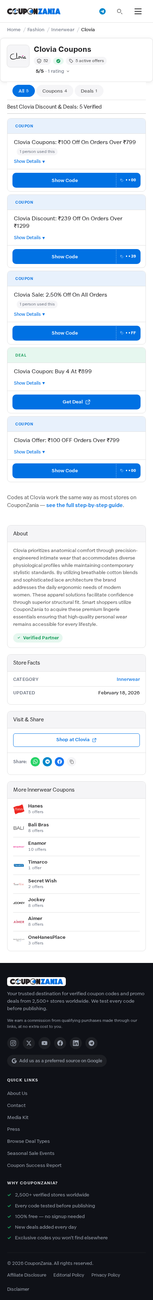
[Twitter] (29, 1043)
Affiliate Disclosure (26, 1275)
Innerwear (62, 29)
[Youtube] (44, 1043)
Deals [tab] (89, 91)
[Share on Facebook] (59, 761)
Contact (16, 1105)
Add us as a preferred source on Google (60, 1060)
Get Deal (73, 401)
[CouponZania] (76, 981)
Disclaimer (18, 1289)
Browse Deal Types (28, 1141)
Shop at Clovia (73, 739)
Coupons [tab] (54, 91)
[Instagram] (13, 1043)
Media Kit (17, 1117)
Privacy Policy (105, 1275)
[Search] (119, 11)
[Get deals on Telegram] (102, 11)
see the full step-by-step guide (84, 505)
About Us (17, 1093)
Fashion (35, 29)
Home (14, 29)
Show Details (27, 161)
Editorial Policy (68, 1275)
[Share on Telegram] (47, 761)
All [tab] (24, 91)
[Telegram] (91, 1043)
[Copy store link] (71, 761)
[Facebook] (60, 1043)
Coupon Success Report (34, 1165)
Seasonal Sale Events (30, 1153)
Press (13, 1129)
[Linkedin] (76, 1043)
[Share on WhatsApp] (35, 761)
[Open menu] (138, 11)
